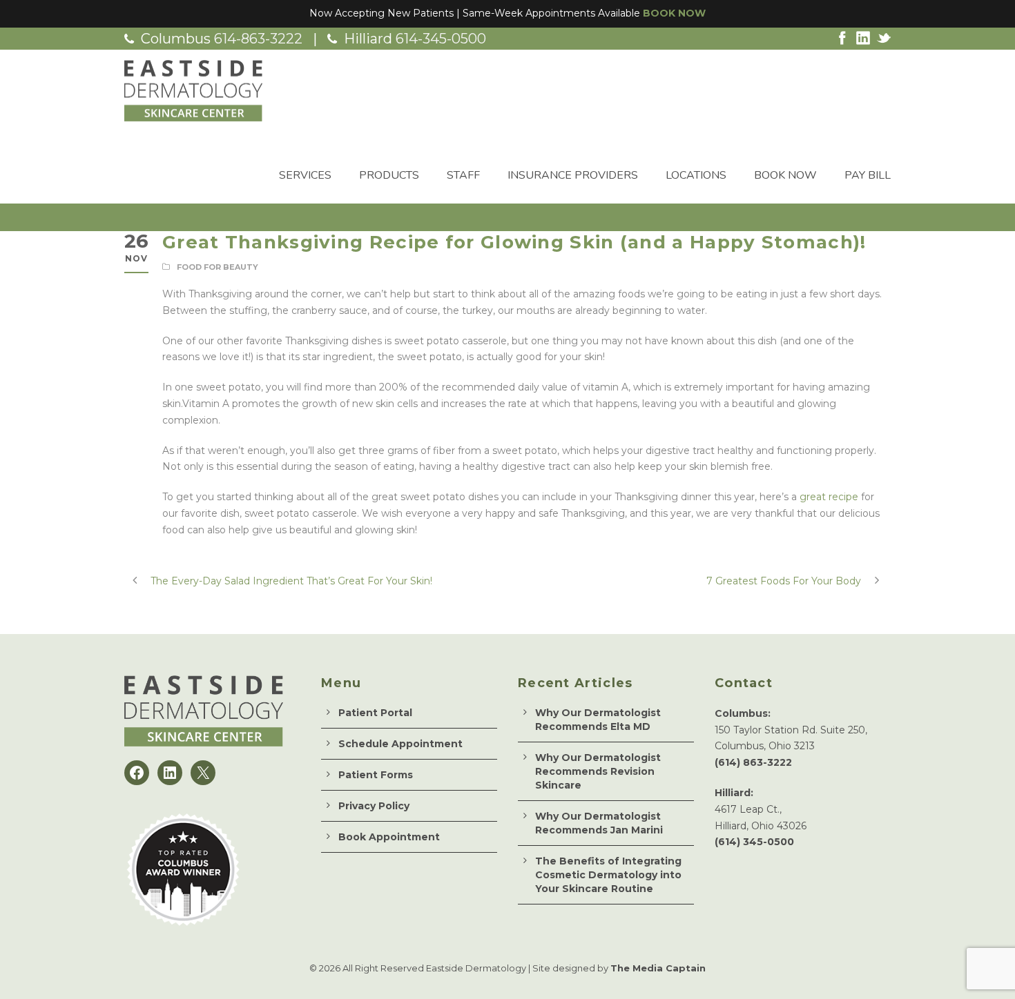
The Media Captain (658, 967)
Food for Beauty (217, 267)
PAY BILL (867, 175)
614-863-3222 (258, 38)
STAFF (463, 175)
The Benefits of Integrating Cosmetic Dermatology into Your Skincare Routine (608, 875)
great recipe (829, 497)
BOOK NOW (674, 13)
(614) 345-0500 (754, 841)
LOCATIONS (696, 175)
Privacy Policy (373, 806)
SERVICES (305, 175)
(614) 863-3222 (753, 762)
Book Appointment (389, 837)
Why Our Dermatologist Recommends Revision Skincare (598, 771)
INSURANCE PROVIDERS (573, 175)
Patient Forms (375, 775)
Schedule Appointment (400, 744)
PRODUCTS (389, 175)
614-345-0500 (441, 38)
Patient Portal (375, 712)
